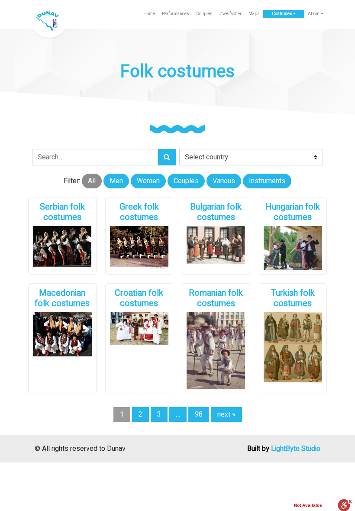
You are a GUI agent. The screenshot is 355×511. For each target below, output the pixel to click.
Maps (254, 14)
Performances (175, 14)
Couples (204, 14)
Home (149, 14)
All (92, 181)
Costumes (282, 14)
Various (224, 181)
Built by (283, 448)
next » (226, 414)
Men (116, 181)
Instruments (267, 181)
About (314, 14)
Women (148, 181)
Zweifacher (230, 14)
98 (199, 414)
